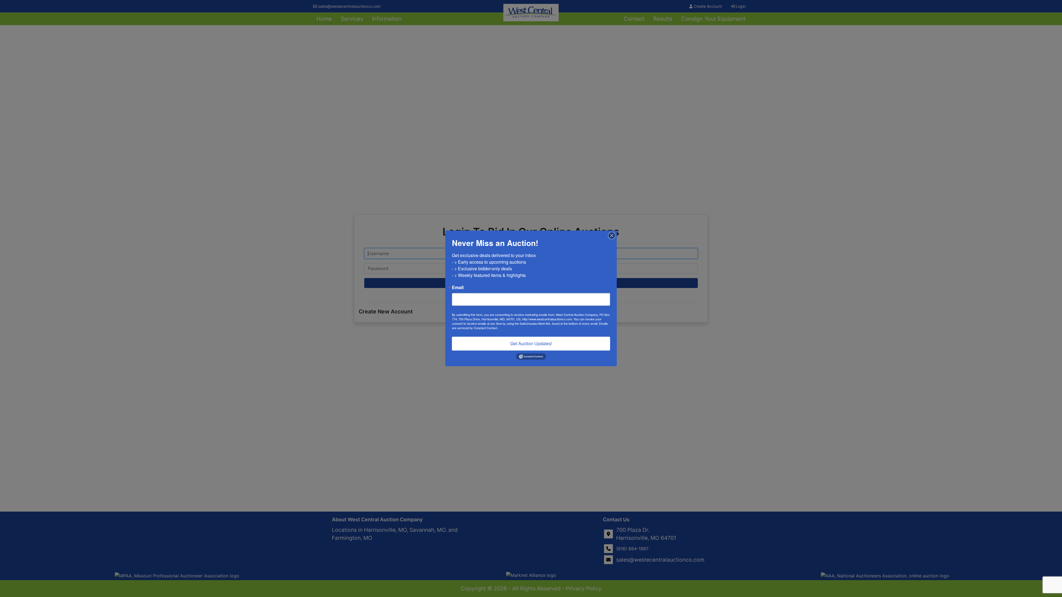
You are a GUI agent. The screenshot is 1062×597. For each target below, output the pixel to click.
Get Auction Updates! (531, 343)
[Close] (611, 235)
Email (458, 287)
